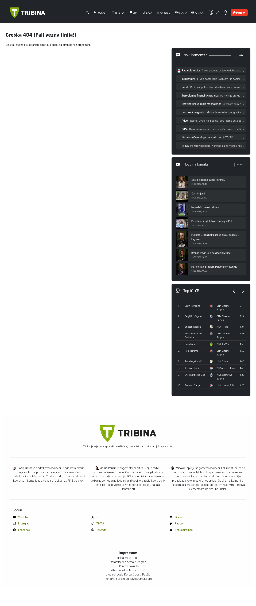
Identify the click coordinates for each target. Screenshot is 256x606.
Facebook (23, 530)
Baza (149, 12)
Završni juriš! (198, 193)
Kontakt (199, 12)
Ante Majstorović (193, 361)
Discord (179, 517)
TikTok (100, 523)
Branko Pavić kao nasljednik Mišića (211, 253)
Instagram (23, 523)
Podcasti (101, 12)
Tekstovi (119, 12)
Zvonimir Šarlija (192, 385)
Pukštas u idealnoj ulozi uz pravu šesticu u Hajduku (215, 237)
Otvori (240, 164)
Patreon (179, 523)
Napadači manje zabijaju (205, 207)
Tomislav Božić (192, 368)
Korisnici (164, 12)
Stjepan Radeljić (193, 326)
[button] (212, 12)
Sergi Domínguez (193, 316)
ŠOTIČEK (228, 137)
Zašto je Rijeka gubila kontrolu (208, 179)
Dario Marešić (191, 344)
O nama (182, 12)
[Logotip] (27, 13)
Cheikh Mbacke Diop (195, 374)
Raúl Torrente (191, 350)
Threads (101, 530)
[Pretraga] (87, 13)
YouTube (22, 517)
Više (241, 55)
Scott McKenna (192, 305)
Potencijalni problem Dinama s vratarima (214, 266)
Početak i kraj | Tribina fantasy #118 (211, 221)
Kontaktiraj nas (183, 530)
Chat (135, 12)
